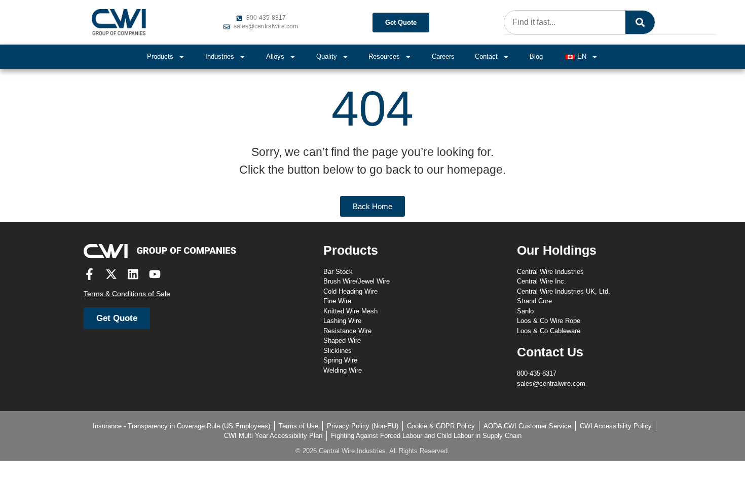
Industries (219, 56)
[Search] (640, 22)
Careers (443, 56)
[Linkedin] (133, 274)
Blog (536, 56)
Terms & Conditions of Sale (127, 294)
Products (160, 56)
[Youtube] (155, 274)
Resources (384, 56)
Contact (486, 56)
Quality (326, 56)
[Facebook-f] (89, 274)
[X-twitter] (111, 274)
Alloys (275, 56)
